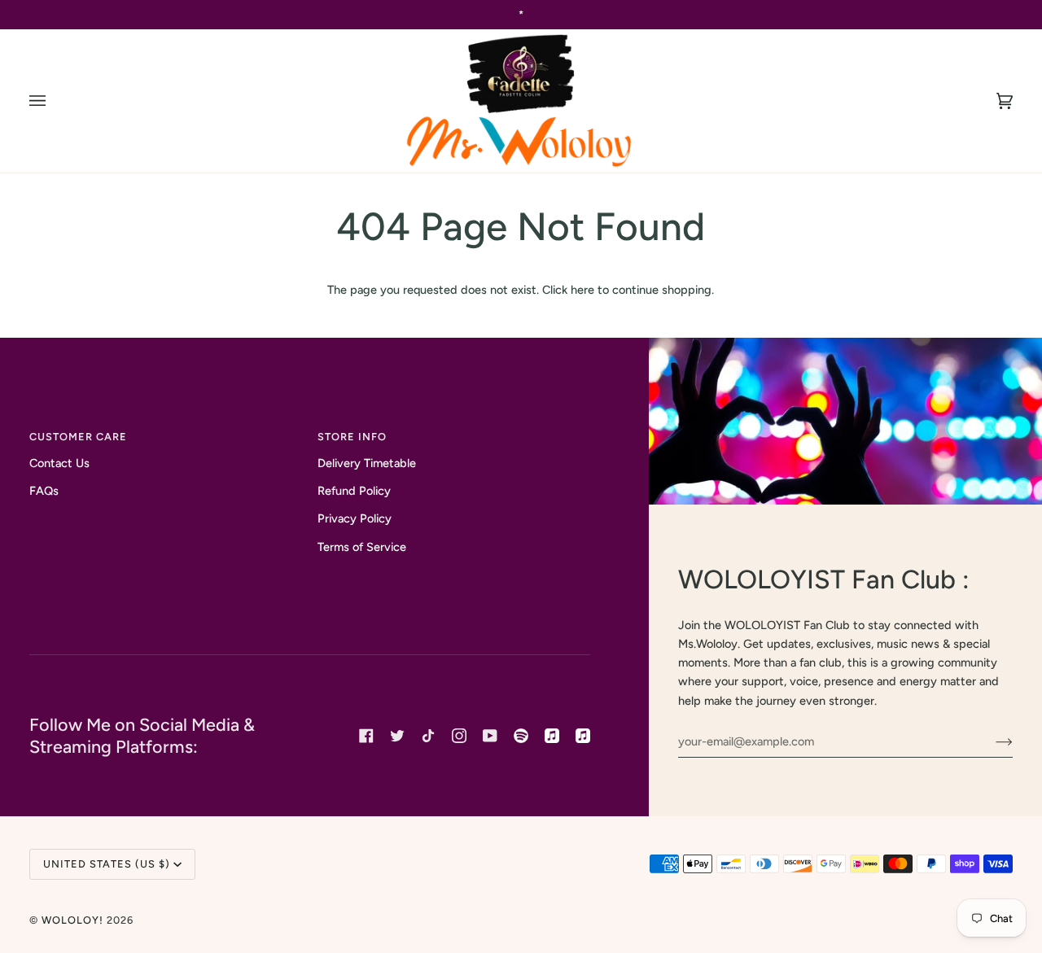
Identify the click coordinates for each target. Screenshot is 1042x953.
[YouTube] (490, 735)
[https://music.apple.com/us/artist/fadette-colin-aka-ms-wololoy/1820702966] (583, 735)
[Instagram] (459, 735)
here (582, 289)
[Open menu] (53, 101)
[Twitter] (397, 735)
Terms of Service (361, 547)
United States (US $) (106, 864)
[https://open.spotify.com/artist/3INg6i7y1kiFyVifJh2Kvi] (521, 735)
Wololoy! (72, 920)
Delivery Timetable (366, 463)
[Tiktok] (428, 735)
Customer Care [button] (78, 437)
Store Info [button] (352, 437)
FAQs (44, 490)
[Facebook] (366, 735)
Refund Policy (354, 490)
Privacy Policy (354, 518)
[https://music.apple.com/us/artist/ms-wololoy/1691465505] (552, 735)
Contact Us (59, 463)
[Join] (991, 741)
